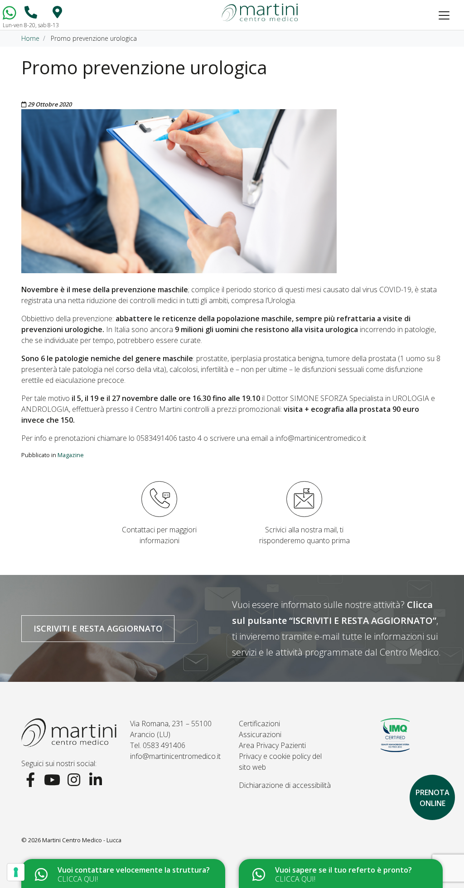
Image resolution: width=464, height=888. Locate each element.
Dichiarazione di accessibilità (285, 785)
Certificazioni (259, 724)
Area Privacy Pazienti (272, 745)
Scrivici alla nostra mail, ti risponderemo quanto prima (304, 535)
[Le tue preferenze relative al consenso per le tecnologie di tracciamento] (15, 872)
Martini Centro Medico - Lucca (81, 840)
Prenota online (433, 797)
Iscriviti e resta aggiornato (98, 628)
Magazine (71, 455)
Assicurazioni (260, 734)
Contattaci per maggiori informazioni (159, 535)
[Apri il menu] (444, 15)
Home (30, 38)
